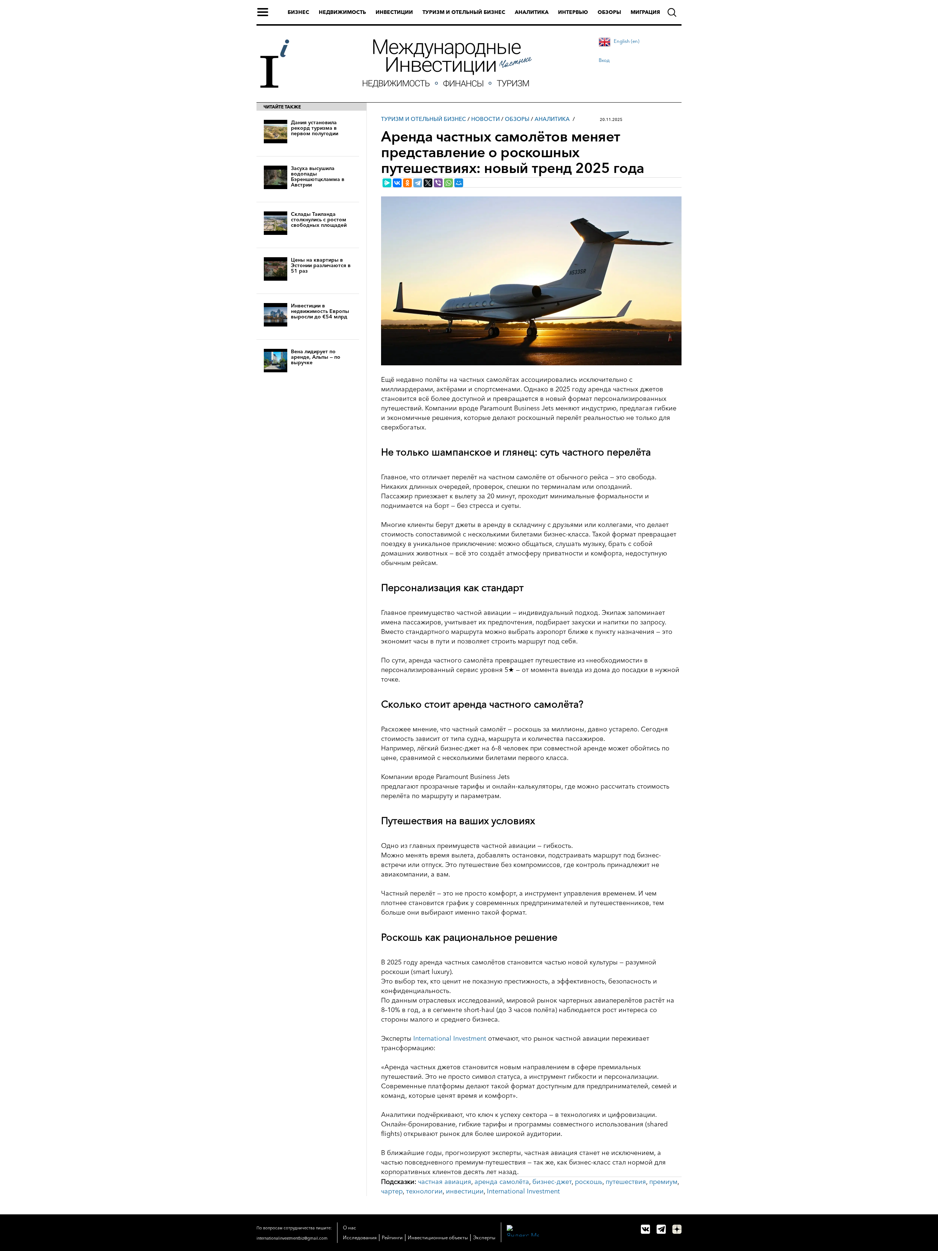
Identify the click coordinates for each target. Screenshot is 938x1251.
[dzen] (677, 1229)
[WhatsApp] (448, 182)
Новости (485, 118)
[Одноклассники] (407, 182)
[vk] (645, 1229)
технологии (424, 1191)
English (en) (626, 41)
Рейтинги (392, 1237)
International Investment (449, 1038)
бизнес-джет (552, 1182)
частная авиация (444, 1182)
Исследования (360, 1237)
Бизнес (298, 12)
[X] (428, 182)
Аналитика (532, 12)
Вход (604, 60)
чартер (392, 1191)
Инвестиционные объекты (438, 1237)
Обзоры (609, 12)
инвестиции (465, 1191)
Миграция (645, 12)
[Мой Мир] (458, 182)
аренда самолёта (501, 1182)
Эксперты (484, 1237)
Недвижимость (342, 12)
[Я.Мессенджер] (387, 182)
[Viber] (438, 182)
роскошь (588, 1182)
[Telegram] (417, 182)
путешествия (626, 1182)
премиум (663, 1182)
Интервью (573, 12)
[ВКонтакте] (397, 182)
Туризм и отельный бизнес (463, 12)
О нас (349, 1227)
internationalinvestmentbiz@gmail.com (292, 1238)
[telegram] (661, 1229)
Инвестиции (394, 12)
